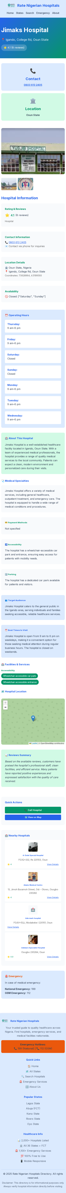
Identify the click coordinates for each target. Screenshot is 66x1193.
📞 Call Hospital (33, 810)
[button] (33, 718)
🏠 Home (33, 1066)
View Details (53, 864)
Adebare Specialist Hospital (33, 948)
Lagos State (33, 1103)
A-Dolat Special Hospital (33, 855)
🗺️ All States (33, 1071)
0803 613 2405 (33, 84)
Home (10, 12)
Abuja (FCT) (33, 1108)
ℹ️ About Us (33, 1086)
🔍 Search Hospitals (33, 1076)
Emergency (43, 12)
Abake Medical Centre (33, 885)
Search (30, 12)
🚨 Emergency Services (33, 1081)
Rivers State (33, 1118)
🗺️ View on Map (33, 817)
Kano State (33, 1113)
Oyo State (33, 1124)
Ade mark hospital (33, 918)
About (55, 12)
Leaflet (34, 743)
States (19, 12)
